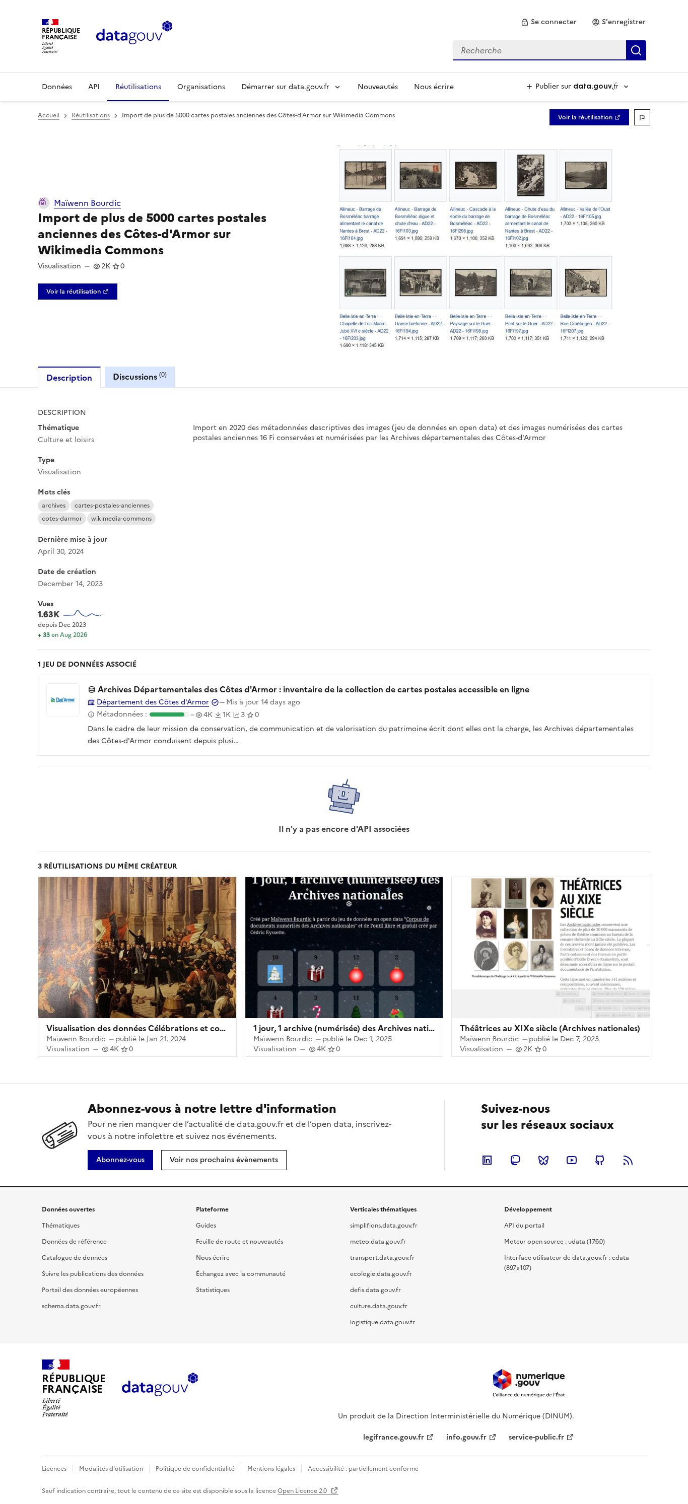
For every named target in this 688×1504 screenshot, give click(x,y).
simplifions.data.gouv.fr (384, 1225)
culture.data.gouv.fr (378, 1306)
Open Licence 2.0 (303, 1490)
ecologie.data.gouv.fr (381, 1273)
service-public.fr (536, 1437)
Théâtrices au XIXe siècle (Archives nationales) (550, 1028)
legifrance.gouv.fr (393, 1437)
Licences (54, 1468)
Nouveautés (378, 87)
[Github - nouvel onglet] (600, 1160)
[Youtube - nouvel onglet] (572, 1160)
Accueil (48, 115)
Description (69, 378)
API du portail (524, 1225)
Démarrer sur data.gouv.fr (285, 87)
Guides (206, 1225)
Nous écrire (434, 87)
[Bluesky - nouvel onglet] (543, 1160)
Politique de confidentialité (195, 1468)
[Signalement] (642, 117)
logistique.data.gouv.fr (382, 1322)
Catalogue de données (74, 1257)
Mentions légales (271, 1468)
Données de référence (74, 1241)
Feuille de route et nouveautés (239, 1241)
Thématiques (61, 1225)
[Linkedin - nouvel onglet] (487, 1160)
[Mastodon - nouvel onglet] (515, 1160)
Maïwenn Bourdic (87, 203)
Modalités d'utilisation (111, 1468)
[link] (548, 22)
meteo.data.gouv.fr (378, 1241)
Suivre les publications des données (93, 1273)
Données (57, 87)
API (93, 87)
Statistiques (213, 1290)
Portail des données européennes (90, 1290)
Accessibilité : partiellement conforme (363, 1468)
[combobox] (549, 50)
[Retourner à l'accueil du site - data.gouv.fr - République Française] (160, 1388)
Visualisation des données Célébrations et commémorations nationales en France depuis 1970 (227, 1028)
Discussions (140, 376)
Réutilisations (138, 87)
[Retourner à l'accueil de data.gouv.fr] (134, 35)
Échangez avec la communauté (241, 1273)
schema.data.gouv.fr (71, 1306)
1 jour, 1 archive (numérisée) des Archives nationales (353, 1028)
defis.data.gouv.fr (375, 1290)
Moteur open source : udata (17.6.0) (554, 1241)
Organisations (201, 87)
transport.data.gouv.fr (382, 1257)
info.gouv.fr (466, 1437)
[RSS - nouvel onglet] (628, 1160)
